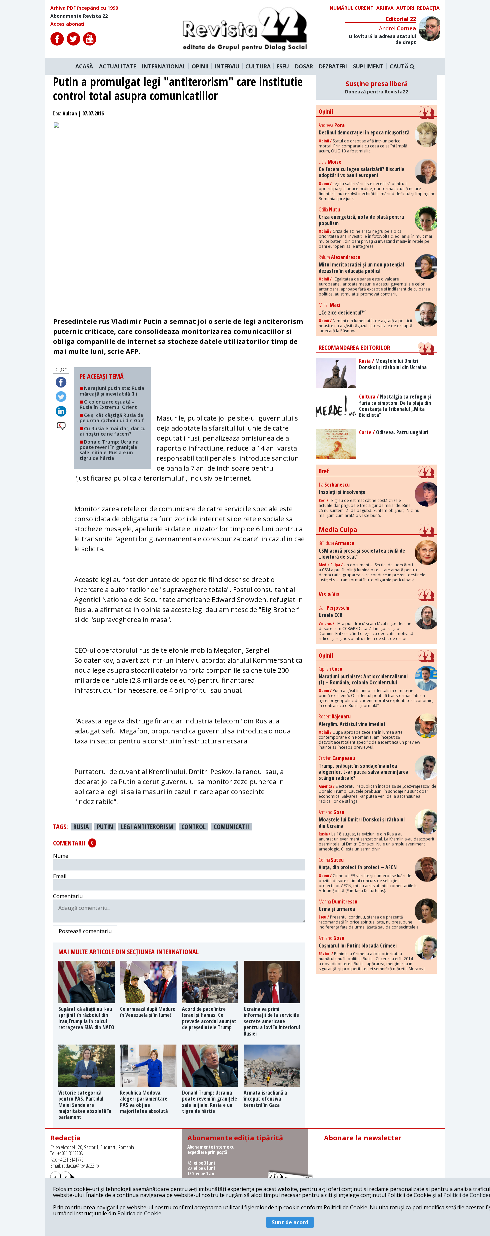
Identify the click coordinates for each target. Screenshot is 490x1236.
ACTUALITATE (117, 66)
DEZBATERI (333, 66)
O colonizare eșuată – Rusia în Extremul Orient (108, 404)
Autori (405, 8)
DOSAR (304, 66)
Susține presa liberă (376, 87)
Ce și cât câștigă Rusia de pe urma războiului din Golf (112, 418)
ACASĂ (84, 66)
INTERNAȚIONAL (164, 66)
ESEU (283, 66)
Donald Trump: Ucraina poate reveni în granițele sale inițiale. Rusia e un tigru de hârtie (109, 450)
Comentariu (68, 896)
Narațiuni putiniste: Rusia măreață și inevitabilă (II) (112, 391)
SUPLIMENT (368, 66)
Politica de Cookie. (139, 1213)
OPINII (200, 66)
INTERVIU (227, 66)
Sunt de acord (290, 1222)
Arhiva (385, 8)
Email (59, 876)
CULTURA (258, 66)
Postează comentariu (85, 931)
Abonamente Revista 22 (79, 16)
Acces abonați (67, 24)
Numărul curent (352, 8)
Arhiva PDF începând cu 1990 (84, 8)
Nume (60, 855)
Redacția (428, 8)
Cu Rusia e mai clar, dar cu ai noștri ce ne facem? (113, 431)
